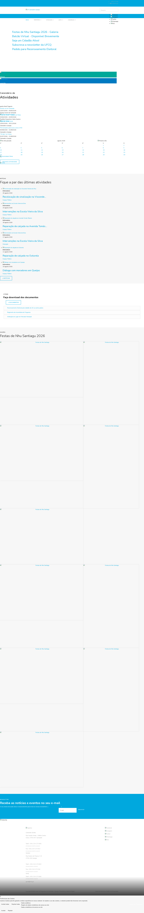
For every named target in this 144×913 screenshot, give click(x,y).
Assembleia (71, 20)
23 (124, 152)
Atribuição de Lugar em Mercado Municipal (19, 317)
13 (63, 150)
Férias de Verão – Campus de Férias (10, 115)
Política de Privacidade (54, 807)
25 (21, 155)
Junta (60, 20)
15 (104, 150)
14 (83, 150)
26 (42, 155)
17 (1, 152)
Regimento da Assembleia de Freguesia (18, 312)
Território (37, 20)
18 (21, 152)
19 (42, 152)
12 (42, 150)
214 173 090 (115, 1)
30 (124, 155)
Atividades (49, 20)
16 (124, 150)
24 (1, 155)
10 (1, 150)
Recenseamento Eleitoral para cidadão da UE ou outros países (25, 308)
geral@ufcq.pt (114, 3)
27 (63, 155)
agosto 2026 (61, 141)
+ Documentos (13, 302)
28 (83, 155)
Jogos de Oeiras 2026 (6, 121)
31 (1, 157)
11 (21, 150)
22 (104, 152)
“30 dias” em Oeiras (6, 134)
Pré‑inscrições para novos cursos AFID (11, 128)
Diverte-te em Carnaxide (7, 108)
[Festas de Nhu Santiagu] (41, 369)
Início (27, 20)
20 (63, 152)
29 (104, 155)
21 (83, 152)
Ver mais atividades (9, 162)
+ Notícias (6, 278)
